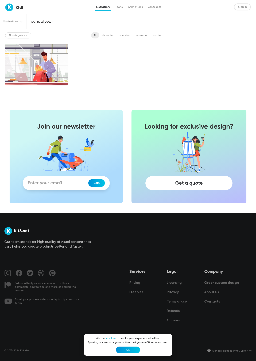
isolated (157, 35)
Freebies (136, 292)
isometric (124, 35)
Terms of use (177, 301)
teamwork (141, 35)
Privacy (173, 292)
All (95, 35)
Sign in (242, 7)
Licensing (174, 283)
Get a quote (189, 183)
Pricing (134, 283)
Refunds (173, 311)
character (107, 35)
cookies (111, 338)
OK (128, 349)
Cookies (173, 320)
